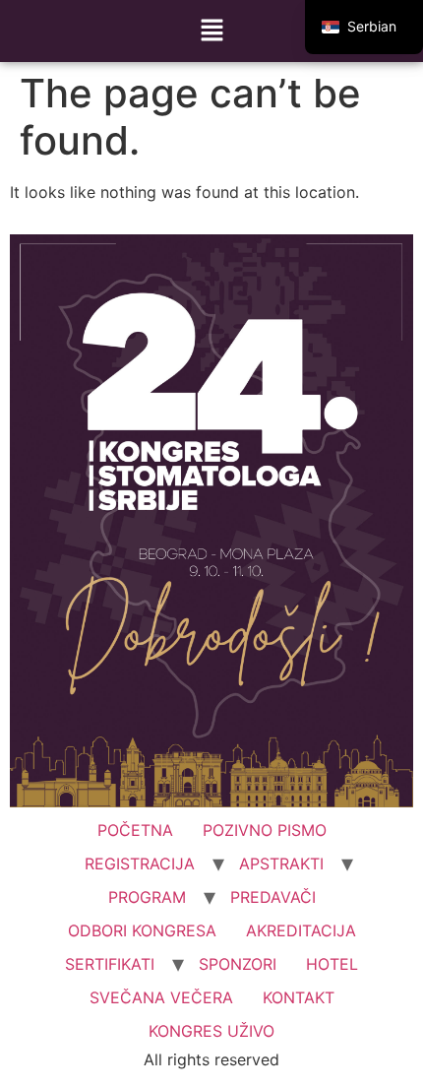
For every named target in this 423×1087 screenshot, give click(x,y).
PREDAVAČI (273, 897)
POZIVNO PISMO (265, 830)
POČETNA (135, 830)
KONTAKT (298, 997)
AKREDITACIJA (301, 930)
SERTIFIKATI (109, 964)
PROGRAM (147, 897)
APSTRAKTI (281, 863)
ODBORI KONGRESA (142, 930)
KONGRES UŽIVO (211, 1031)
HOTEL (332, 964)
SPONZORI (237, 964)
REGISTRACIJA (140, 863)
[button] (211, 31)
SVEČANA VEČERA (161, 997)
